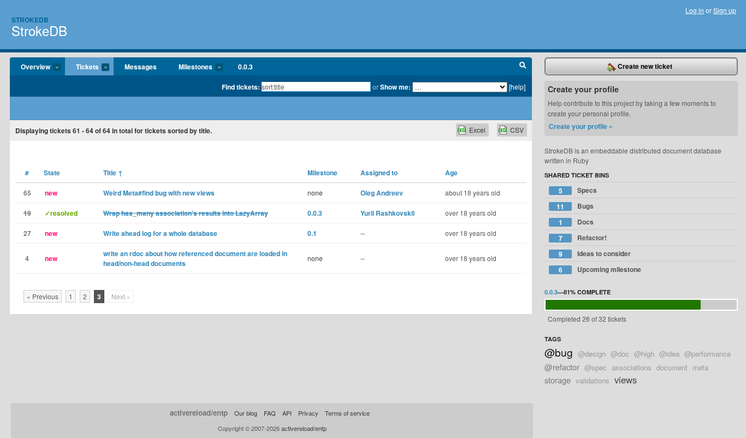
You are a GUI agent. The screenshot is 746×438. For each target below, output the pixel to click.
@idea (669, 353)
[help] (517, 86)
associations (632, 367)
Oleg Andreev (381, 193)
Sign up (724, 10)
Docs (576, 222)
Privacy (308, 413)
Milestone (322, 172)
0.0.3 (245, 67)
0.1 (312, 233)
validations (592, 380)
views (625, 379)
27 (27, 233)
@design (592, 353)
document (672, 367)
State (52, 172)
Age (451, 172)
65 (27, 193)
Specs (578, 190)
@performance (707, 353)
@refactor (561, 366)
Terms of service (347, 413)
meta (700, 367)
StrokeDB (39, 30)
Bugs (575, 206)
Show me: (395, 87)
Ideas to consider (595, 253)
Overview (30, 67)
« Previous (42, 296)
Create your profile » (581, 126)
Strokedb (30, 20)
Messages (141, 67)
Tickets (82, 67)
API (287, 413)
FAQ (270, 413)
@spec (595, 367)
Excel (477, 129)
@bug (558, 352)
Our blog (245, 413)
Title (113, 172)
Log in (694, 10)
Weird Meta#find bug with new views (159, 193)
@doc (620, 353)
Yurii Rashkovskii (387, 213)
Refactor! (583, 238)
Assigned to (379, 172)
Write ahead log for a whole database (160, 233)
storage (557, 380)
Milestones (190, 67)
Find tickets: (241, 87)
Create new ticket (644, 66)
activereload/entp (199, 412)
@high (644, 353)
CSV (517, 129)
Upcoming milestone (600, 269)
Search (523, 66)
